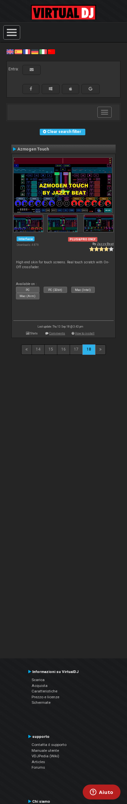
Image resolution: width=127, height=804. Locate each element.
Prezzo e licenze (45, 697)
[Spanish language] (18, 51)
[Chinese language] (51, 51)
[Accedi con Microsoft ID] (51, 89)
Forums (38, 767)
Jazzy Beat (105, 244)
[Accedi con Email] (31, 70)
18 (89, 349)
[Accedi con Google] (90, 89)
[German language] (34, 51)
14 (38, 349)
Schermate (41, 702)
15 (51, 349)
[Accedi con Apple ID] (70, 89)
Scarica (38, 680)
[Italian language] (43, 51)
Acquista (40, 685)
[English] (10, 51)
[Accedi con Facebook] (30, 89)
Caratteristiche (44, 691)
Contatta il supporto (49, 744)
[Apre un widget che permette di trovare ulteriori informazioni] (101, 793)
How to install (84, 333)
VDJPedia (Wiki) (45, 756)
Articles (38, 762)
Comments (57, 333)
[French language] (26, 51)
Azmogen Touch (33, 149)
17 (76, 349)
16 (63, 349)
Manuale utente (45, 750)
